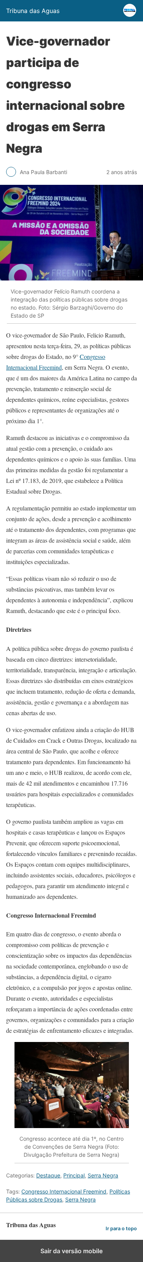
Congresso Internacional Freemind (63, 1191)
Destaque (48, 1175)
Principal (74, 1175)
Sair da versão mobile (71, 1251)
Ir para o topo (121, 1228)
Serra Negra (103, 1175)
